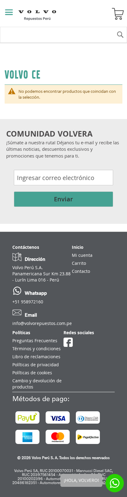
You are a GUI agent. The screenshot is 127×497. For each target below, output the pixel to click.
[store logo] (29, 13)
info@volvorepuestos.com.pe (42, 323)
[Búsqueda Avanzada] (71, 14)
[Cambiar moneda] (102, 14)
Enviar (63, 199)
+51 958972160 (27, 302)
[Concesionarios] (86, 14)
